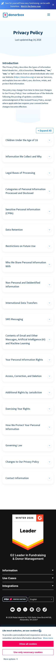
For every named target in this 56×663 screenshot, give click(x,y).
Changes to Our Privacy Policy (22, 461)
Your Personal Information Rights (24, 359)
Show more (48, 638)
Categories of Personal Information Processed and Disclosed (26, 191)
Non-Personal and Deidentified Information (23, 284)
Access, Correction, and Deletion (24, 376)
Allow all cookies (28, 644)
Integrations (10, 585)
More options (10, 659)
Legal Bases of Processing (20, 172)
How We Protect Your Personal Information (23, 427)
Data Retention (14, 229)
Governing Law (14, 445)
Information (9, 570)
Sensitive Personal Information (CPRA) (23, 211)
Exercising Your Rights (18, 408)
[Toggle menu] (48, 15)
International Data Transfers (21, 303)
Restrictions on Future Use (20, 246)
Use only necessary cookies (28, 652)
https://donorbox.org (23, 77)
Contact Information (17, 478)
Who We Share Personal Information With (26, 264)
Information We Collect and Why (24, 156)
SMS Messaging (14, 319)
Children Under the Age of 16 (22, 140)
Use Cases (9, 578)
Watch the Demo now (31, 6)
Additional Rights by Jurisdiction (24, 392)
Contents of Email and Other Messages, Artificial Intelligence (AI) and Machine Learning (25, 339)
